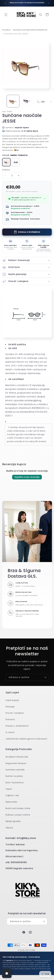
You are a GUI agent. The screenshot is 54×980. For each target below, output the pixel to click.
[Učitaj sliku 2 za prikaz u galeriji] (27, 101)
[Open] (6, 973)
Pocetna (6, 30)
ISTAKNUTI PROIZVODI (17, 757)
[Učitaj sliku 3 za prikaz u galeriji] (41, 101)
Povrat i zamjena (15, 713)
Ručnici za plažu (14, 776)
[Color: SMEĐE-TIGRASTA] (6, 162)
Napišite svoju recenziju (27, 477)
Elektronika (11, 802)
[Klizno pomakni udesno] (51, 102)
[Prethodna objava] (5, 3)
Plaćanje (10, 706)
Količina (6, 170)
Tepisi (9, 789)
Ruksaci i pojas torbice (18, 814)
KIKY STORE (30, 950)
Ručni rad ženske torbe (18, 808)
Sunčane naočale (15, 769)
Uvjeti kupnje (12, 700)
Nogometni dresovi (16, 763)
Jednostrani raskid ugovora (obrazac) (26, 738)
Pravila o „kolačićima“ (17, 726)
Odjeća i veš (12, 795)
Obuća (9, 827)
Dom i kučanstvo (15, 782)
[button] (6, 14)
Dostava (10, 719)
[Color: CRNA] (16, 162)
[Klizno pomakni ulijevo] (3, 102)
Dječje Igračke (13, 821)
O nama (10, 732)
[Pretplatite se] (45, 677)
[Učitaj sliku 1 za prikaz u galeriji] (13, 101)
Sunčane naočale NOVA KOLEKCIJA (30, 30)
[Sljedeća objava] (49, 3)
